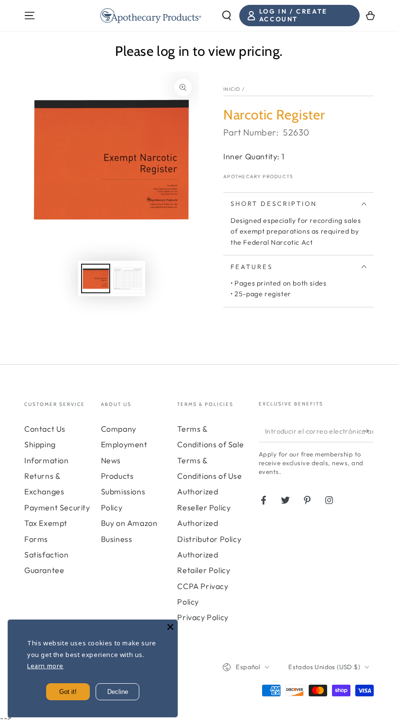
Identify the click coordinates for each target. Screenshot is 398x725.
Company (118, 429)
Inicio (232, 89)
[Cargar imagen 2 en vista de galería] (127, 278)
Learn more (45, 665)
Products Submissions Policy (123, 491)
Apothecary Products (258, 176)
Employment (124, 444)
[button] (226, 15)
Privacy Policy (202, 617)
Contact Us (45, 429)
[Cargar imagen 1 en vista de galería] (95, 278)
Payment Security (57, 507)
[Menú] (29, 15)
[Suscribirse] (368, 431)
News (111, 460)
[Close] (170, 627)
